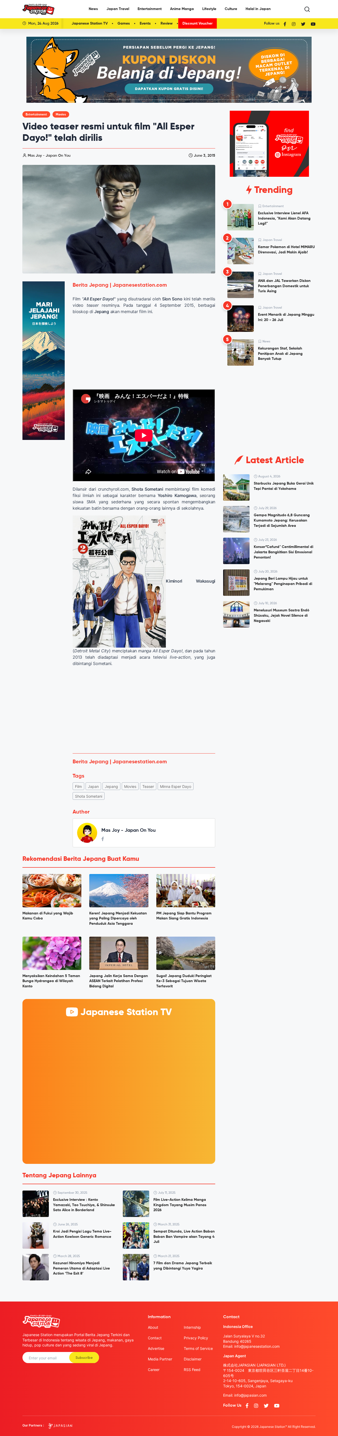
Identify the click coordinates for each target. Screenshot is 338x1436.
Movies (61, 114)
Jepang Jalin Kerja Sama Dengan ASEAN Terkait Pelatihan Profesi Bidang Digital (118, 981)
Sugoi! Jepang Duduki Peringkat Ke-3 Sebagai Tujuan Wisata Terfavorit (184, 981)
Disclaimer (192, 1359)
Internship (192, 1327)
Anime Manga (182, 9)
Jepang (111, 786)
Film (78, 786)
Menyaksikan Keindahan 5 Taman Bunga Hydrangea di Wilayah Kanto (51, 981)
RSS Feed (192, 1369)
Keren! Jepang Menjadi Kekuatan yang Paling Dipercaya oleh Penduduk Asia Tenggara (118, 919)
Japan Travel (117, 9)
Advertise (156, 1348)
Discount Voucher (197, 23)
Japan (93, 786)
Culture (231, 9)
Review (167, 23)
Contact (155, 1338)
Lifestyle (209, 9)
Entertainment (150, 9)
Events (145, 23)
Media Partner (160, 1359)
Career (153, 1369)
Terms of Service (198, 1348)
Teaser (148, 786)
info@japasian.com (250, 1395)
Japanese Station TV (90, 23)
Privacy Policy (196, 1338)
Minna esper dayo (175, 786)
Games (124, 23)
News (93, 9)
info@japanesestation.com (257, 1346)
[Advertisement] (144, 710)
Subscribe (84, 1358)
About (153, 1327)
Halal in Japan (258, 9)
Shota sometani (88, 796)
